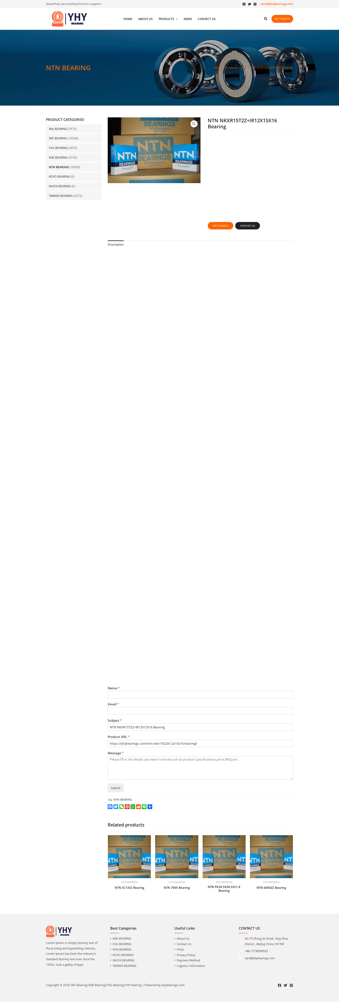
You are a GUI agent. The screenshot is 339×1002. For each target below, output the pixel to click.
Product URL (119, 737)
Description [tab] (116, 244)
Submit (115, 788)
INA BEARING (58, 129)
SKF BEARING (58, 138)
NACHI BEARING (60, 186)
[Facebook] (244, 4)
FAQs (180, 949)
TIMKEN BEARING (61, 196)
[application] (176, 19)
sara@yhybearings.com (260, 958)
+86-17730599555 (256, 951)
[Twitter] (249, 4)
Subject (115, 721)
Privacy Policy (186, 955)
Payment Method (188, 960)
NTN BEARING (59, 167)
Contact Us (184, 944)
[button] (194, 123)
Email (113, 704)
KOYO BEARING (59, 176)
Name (114, 688)
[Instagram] (255, 4)
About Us (183, 938)
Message (116, 753)
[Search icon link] (266, 19)
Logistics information (191, 966)
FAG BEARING (58, 148)
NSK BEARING (58, 157)
